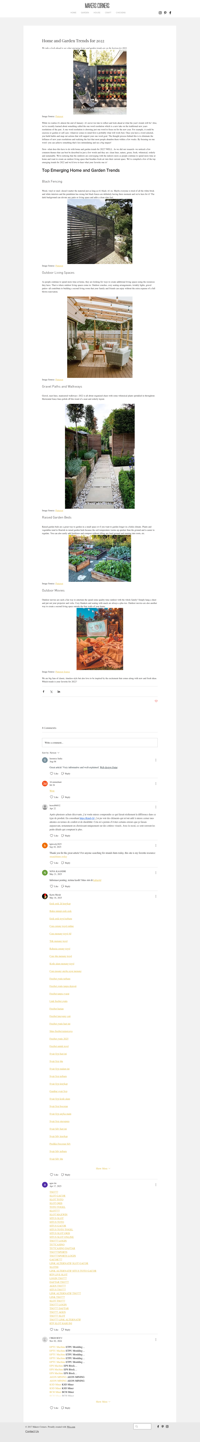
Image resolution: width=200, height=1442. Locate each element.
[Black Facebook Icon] (170, 13)
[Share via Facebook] (43, 691)
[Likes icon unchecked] (52, 773)
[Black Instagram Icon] (160, 13)
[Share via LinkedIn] (58, 691)
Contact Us (32, 1431)
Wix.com (71, 1426)
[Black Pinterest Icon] (165, 13)
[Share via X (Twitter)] (51, 691)
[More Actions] (156, 760)
